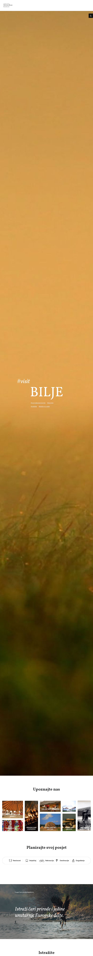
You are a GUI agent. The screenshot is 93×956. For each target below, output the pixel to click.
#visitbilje (34, 406)
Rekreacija (49, 860)
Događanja (80, 860)
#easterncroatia (44, 406)
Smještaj (32, 860)
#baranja (50, 403)
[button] (91, 16)
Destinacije (64, 860)
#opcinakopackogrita (38, 403)
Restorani (17, 860)
